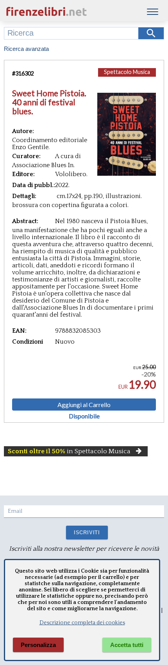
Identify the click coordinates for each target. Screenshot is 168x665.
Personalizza (38, 645)
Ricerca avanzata (26, 48)
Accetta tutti (126, 645)
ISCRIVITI (87, 532)
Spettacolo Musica (127, 71)
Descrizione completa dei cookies (82, 623)
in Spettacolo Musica (69, 451)
